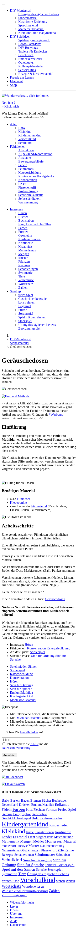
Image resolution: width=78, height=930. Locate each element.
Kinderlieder (58, 825)
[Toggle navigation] (3, 4)
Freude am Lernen (22, 77)
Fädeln (22, 165)
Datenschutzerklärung (16, 747)
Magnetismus (27, 250)
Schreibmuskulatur (30, 195)
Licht (31, 837)
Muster (22, 257)
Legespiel (24, 306)
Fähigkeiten (17, 146)
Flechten (39, 809)
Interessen (16, 209)
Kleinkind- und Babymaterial (37, 33)
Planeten (46, 850)
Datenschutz (18, 924)
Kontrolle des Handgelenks (36, 176)
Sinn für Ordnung (42, 655)
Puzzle (22, 310)
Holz (35, 818)
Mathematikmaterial (31, 29)
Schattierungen (28, 269)
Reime (69, 850)
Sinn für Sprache (21, 689)
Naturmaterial (11, 850)
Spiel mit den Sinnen (32, 317)
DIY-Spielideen (20, 36)
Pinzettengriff (27, 187)
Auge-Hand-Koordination (35, 154)
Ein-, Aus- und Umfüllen (34, 224)
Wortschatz (25, 284)
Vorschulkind (27, 139)
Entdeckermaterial (30, 59)
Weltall (70, 881)
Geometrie (25, 235)
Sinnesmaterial (27, 18)
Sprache (41, 869)
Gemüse (7, 814)
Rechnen (24, 265)
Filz (29, 809)
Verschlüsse (26, 280)
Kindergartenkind (29, 135)
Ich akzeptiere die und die (25, 745)
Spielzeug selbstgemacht (34, 40)
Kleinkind (24, 131)
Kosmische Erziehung (32, 21)
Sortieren (51, 865)
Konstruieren (44, 832)
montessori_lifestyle (15, 846)
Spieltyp (15, 291)
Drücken (24, 805)
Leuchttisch (25, 55)
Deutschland (10, 804)
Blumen (35, 800)
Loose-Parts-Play (29, 44)
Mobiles (38, 841)
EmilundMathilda (21, 692)
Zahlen (22, 287)
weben (60, 881)
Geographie (22, 814)
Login (14, 906)
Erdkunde (62, 805)
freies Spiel (25, 295)
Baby (21, 128)
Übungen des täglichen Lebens (38, 14)
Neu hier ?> (10, 104)
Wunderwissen (33, 886)
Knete (30, 832)
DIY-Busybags (28, 47)
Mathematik (10, 841)
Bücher (23, 217)
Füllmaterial (39, 506)
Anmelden (9, 755)
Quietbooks (25, 62)
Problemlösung (28, 191)
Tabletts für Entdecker (32, 51)
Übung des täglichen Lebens (37, 324)
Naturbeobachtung (52, 846)
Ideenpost (16, 81)
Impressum (17, 917)
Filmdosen (24, 499)
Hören (29, 644)
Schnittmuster (45, 855)
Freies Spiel (67, 809)
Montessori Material (23, 700)
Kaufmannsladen (29, 239)
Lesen (22, 183)
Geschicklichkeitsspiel (32, 298)
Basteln (15, 800)
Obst (23, 850)
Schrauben (63, 854)
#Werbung (56, 414)
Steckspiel (25, 321)
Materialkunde (63, 837)
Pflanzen (24, 261)
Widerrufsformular (22, 902)
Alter (13, 124)
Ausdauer (24, 157)
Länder (7, 837)
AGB (34, 744)
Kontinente (25, 243)
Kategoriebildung (29, 172)
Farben (22, 228)
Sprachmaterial (28, 25)
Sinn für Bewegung (37, 860)
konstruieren (26, 302)
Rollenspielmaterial (30, 66)
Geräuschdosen (55, 599)
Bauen (22, 213)
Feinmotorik (26, 169)
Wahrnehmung (28, 202)
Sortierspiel (25, 313)
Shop (13, 85)
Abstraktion (26, 150)
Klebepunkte (18, 502)
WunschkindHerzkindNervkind (25, 891)
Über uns (16, 913)
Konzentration (27, 180)
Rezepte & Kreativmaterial (35, 73)
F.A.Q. (14, 910)
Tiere (21, 276)
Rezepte (8, 854)
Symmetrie (25, 272)
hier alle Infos (29, 732)
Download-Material (28, 718)
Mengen (23, 254)
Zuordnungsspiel (29, 328)
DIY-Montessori (20, 10)
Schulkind (25, 143)
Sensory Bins (27, 70)
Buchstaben (26, 220)
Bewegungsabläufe (30, 161)
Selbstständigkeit (29, 198)
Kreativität (25, 246)
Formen (23, 231)
